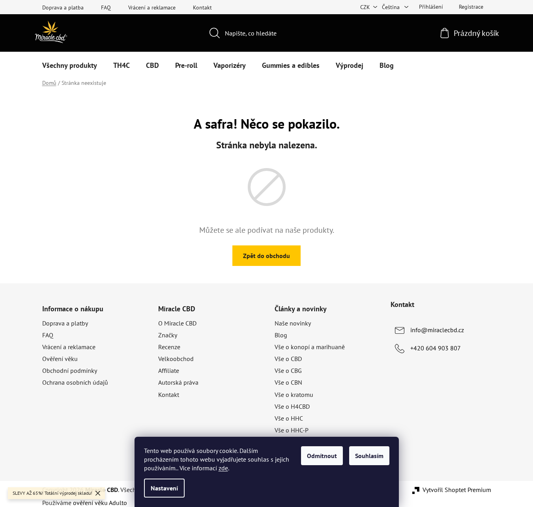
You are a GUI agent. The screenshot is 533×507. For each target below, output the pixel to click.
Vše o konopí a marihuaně (310, 347)
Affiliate (168, 370)
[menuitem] (69, 65)
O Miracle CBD (177, 323)
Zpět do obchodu (266, 256)
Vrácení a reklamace (152, 7)
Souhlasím (369, 456)
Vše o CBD (288, 359)
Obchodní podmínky (69, 370)
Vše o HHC (289, 418)
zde (223, 468)
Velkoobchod (176, 359)
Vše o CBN (288, 382)
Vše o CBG (288, 370)
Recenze (169, 347)
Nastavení (164, 488)
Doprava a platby (65, 323)
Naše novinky (293, 323)
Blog (281, 335)
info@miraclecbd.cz (437, 330)
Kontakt (202, 7)
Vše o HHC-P (292, 430)
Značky (167, 335)
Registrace (471, 6)
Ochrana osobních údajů (75, 382)
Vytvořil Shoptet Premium (457, 490)
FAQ (106, 7)
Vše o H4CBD (292, 406)
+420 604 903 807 (435, 348)
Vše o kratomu (294, 394)
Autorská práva (178, 382)
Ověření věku (60, 359)
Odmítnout (322, 456)
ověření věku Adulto (100, 503)
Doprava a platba (63, 7)
